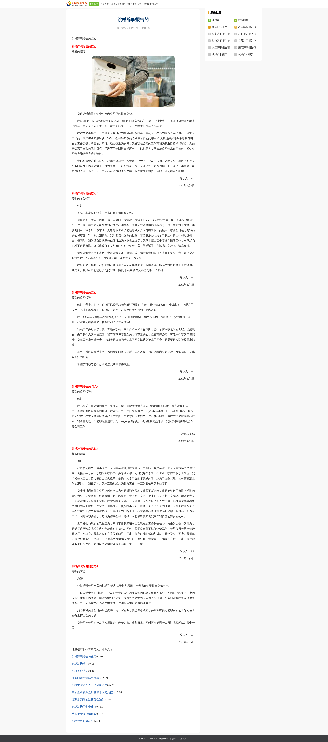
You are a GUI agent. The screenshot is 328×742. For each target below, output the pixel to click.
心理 (128, 4)
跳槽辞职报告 (219, 54)
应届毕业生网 (117, 4)
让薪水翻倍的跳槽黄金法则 (88, 699)
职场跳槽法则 (80, 663)
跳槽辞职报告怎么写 (84, 656)
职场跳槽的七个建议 (84, 706)
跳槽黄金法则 (80, 670)
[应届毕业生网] (77, 4)
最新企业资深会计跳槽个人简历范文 (93, 692)
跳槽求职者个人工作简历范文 (89, 685)
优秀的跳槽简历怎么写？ (87, 678)
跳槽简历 (217, 20)
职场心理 (94, 4)
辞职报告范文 (219, 27)
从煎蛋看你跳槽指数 (84, 713)
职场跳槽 (243, 20)
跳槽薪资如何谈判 (83, 721)
